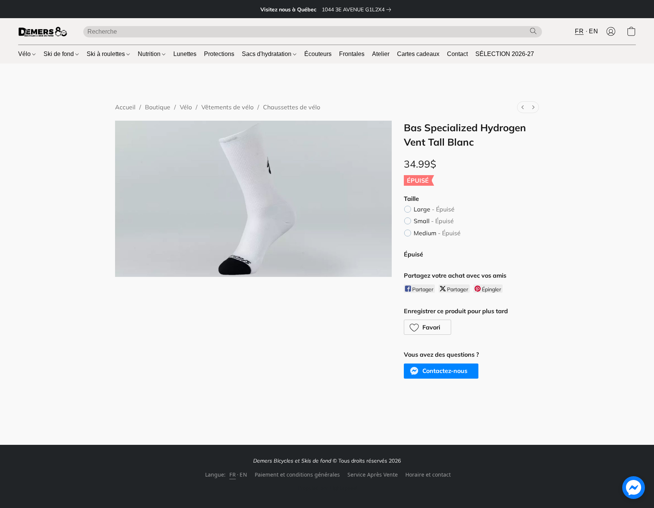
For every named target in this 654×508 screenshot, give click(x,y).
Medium (437, 233)
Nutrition (150, 54)
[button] (43, 31)
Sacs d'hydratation (267, 54)
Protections (219, 54)
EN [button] (593, 31)
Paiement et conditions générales (297, 474)
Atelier (380, 54)
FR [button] (579, 31)
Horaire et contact (428, 474)
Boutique (157, 107)
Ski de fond (59, 54)
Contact (457, 54)
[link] (358, 9)
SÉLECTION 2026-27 (504, 54)
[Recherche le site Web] (533, 31)
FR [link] (232, 474)
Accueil (125, 107)
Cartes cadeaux (418, 54)
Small (434, 221)
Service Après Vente (372, 474)
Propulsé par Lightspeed (327, 488)
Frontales (351, 54)
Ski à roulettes (106, 54)
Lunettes (184, 54)
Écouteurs (318, 54)
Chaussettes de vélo (291, 107)
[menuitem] (522, 107)
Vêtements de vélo (227, 107)
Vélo (25, 54)
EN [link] (243, 474)
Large (434, 209)
